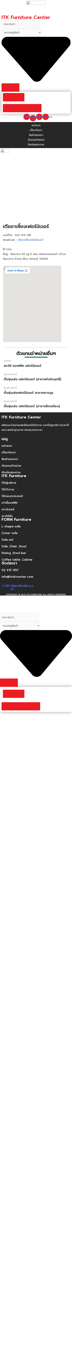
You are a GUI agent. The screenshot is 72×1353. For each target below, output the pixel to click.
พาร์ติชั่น (7, 516)
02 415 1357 (10, 570)
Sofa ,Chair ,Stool (14, 546)
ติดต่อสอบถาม (11, 472)
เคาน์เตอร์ (8, 509)
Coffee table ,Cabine (17, 560)
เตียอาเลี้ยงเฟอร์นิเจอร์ (31, 240)
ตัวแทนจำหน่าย (11, 466)
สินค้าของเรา (10, 459)
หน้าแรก (7, 446)
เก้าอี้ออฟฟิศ (10, 503)
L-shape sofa (11, 526)
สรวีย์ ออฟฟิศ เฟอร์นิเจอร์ (22, 365)
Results (13, 97)
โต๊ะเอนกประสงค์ (12, 496)
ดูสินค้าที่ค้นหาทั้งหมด (22, 108)
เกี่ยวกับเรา (9, 452)
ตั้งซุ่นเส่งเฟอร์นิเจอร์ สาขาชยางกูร (28, 392)
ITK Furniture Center (26, 17)
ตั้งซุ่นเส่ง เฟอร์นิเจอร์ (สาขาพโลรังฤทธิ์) (32, 379)
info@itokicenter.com (17, 577)
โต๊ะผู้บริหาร (9, 483)
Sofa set (7, 540)
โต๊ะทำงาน (8, 489)
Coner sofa (9, 533)
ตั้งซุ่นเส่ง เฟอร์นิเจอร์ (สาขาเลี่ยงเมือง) (32, 406)
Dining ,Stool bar (14, 553)
